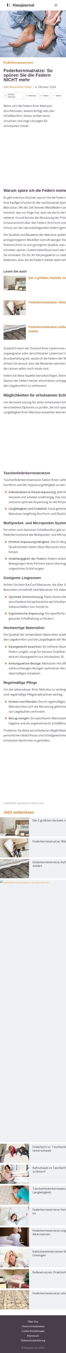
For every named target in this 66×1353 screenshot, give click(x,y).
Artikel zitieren (11, 95)
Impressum (33, 1335)
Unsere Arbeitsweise (33, 1326)
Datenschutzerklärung (33, 1340)
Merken (32, 95)
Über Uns (33, 1321)
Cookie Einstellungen (33, 1330)
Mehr (58, 95)
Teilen (45, 95)
